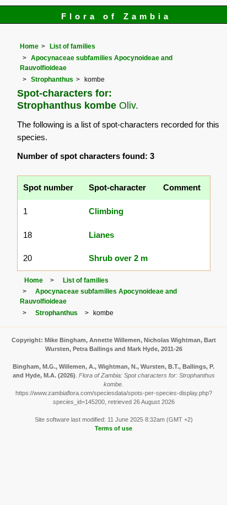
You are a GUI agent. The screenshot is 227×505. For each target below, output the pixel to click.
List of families (72, 46)
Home (29, 46)
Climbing (106, 211)
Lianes (101, 235)
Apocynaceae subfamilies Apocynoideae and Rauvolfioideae (98, 296)
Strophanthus (52, 79)
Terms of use (113, 428)
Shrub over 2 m (118, 258)
